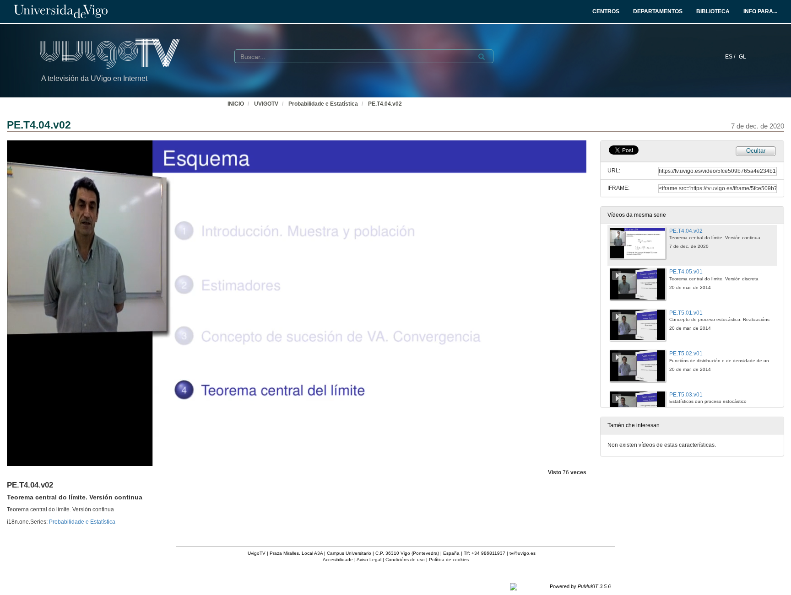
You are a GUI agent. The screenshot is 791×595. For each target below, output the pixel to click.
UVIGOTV (266, 104)
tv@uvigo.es (522, 553)
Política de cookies (449, 559)
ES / (731, 57)
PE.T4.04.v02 (385, 104)
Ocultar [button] (755, 150)
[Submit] (482, 57)
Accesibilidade (338, 559)
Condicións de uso (405, 559)
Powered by (580, 586)
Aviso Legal (369, 559)
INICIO (236, 104)
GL (742, 57)
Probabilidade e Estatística (323, 104)
